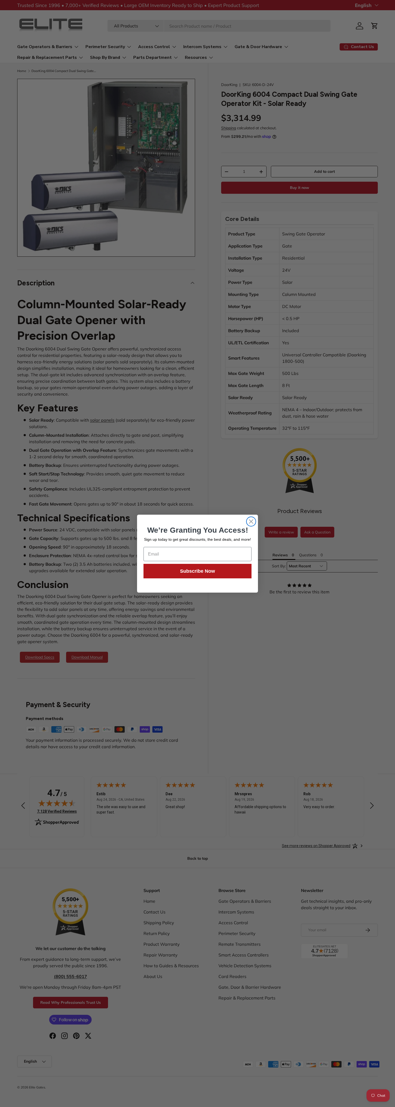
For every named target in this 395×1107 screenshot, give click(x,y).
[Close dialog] (251, 521)
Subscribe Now (197, 571)
